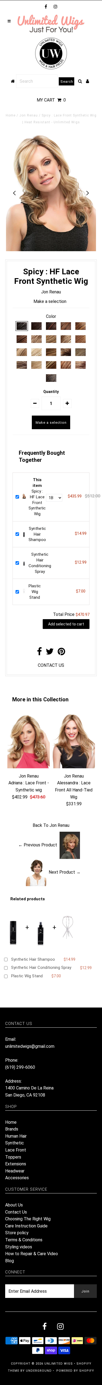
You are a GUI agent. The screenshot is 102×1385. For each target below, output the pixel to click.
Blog (9, 1260)
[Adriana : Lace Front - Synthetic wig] (28, 766)
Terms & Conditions (23, 1239)
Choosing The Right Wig (28, 1218)
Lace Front (15, 1150)
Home (11, 115)
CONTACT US (51, 665)
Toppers (13, 1157)
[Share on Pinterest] (61, 653)
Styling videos (18, 1246)
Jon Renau (28, 115)
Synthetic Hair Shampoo (37, 534)
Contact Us (16, 1212)
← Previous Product (37, 844)
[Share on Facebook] (39, 653)
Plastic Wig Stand (35, 592)
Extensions (15, 1163)
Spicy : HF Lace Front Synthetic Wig (37, 496)
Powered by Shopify (75, 1370)
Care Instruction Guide (26, 1226)
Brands (11, 1129)
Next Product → (65, 872)
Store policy (17, 1232)
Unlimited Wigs (58, 1363)
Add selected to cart (66, 624)
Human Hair (16, 1136)
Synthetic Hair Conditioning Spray (41, 967)
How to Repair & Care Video (31, 1253)
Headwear (14, 1171)
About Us (14, 1205)
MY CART (51, 100)
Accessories (17, 1177)
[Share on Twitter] (50, 653)
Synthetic (14, 1143)
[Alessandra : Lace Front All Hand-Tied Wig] (73, 766)
